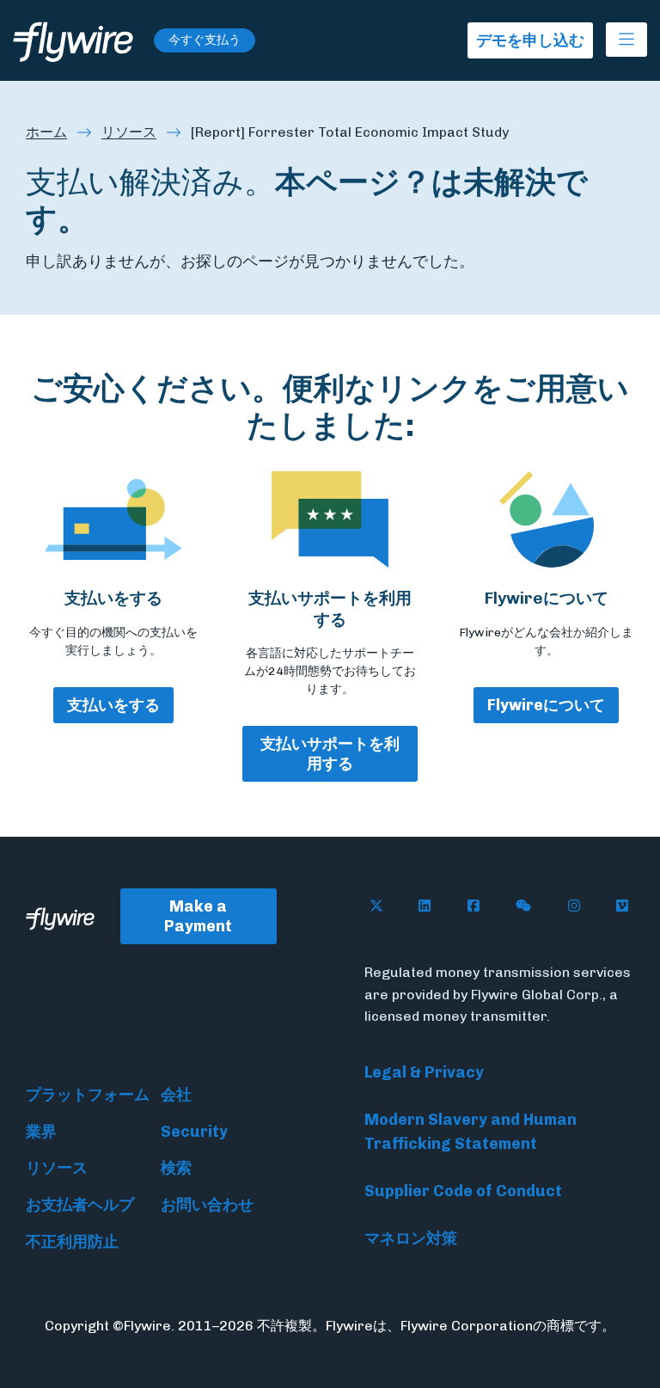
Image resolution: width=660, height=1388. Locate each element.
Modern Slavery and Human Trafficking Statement (470, 1132)
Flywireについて (546, 705)
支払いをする (113, 705)
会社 (176, 1094)
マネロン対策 (410, 1238)
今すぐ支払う (204, 40)
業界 (41, 1131)
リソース (128, 132)
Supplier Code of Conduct (463, 1191)
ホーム (46, 132)
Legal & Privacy (424, 1072)
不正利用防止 (72, 1241)
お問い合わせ (207, 1204)
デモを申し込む (530, 40)
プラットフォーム (88, 1094)
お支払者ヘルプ (80, 1204)
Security (194, 1131)
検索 (176, 1167)
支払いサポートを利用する (330, 753)
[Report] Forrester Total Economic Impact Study (350, 132)
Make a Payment (198, 916)
